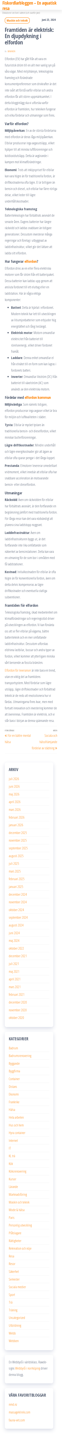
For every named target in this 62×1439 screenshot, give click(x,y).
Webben (14, 1340)
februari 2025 (16, 878)
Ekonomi (14, 1094)
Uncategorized (17, 1317)
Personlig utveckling (20, 1225)
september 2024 (18, 917)
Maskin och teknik (17, 20)
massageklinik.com (19, 1412)
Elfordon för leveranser (18, 670)
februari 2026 (16, 817)
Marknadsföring (18, 1194)
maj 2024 (14, 940)
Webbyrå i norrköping (27, 1368)
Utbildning (15, 1325)
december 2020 (18, 1002)
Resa (11, 1256)
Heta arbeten (16, 1117)
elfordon (30, 261)
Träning (13, 1310)
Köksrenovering (17, 1171)
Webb (12, 1333)
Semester (14, 1279)
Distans (13, 1086)
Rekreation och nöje (20, 1248)
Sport (12, 1294)
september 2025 (18, 848)
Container (14, 1078)
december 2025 (18, 832)
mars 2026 (15, 809)
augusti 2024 (16, 925)
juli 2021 (14, 963)
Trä (10, 1302)
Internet (13, 1140)
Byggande (14, 1063)
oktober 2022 (16, 948)
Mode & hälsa (16, 1209)
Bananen (11, 51)
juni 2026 (14, 786)
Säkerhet (14, 1271)
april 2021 (15, 979)
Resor (12, 1263)
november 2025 (18, 840)
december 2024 (18, 894)
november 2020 (18, 1009)
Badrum (13, 1048)
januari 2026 (16, 824)
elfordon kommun (38, 397)
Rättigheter (15, 1240)
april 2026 (15, 801)
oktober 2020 (16, 1017)
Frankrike (14, 1101)
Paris (11, 1217)
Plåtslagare (15, 1232)
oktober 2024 (16, 909)
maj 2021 (14, 971)
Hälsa (12, 1109)
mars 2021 (15, 986)
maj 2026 (14, 794)
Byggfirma (14, 1071)
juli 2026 (14, 778)
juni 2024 (14, 932)
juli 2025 (14, 863)
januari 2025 (16, 886)
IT (10, 1148)
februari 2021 (16, 994)
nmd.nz (13, 1404)
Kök (11, 1163)
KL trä (12, 1155)
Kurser (12, 1179)
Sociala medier (17, 1286)
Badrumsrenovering (20, 1055)
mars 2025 (15, 871)
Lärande (13, 1186)
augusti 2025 (16, 855)
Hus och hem (16, 1125)
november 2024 (18, 901)
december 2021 (18, 955)
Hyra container (17, 1132)
